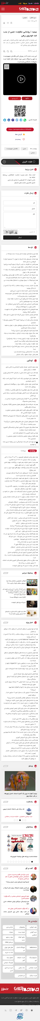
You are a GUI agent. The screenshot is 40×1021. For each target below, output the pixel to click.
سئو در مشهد (9, 937)
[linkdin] (8, 120)
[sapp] (33, 1011)
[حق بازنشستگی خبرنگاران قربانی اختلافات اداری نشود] (33, 900)
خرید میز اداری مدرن (9, 969)
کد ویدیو (15, 98)
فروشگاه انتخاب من (20, 948)
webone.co (33, 947)
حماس (33, 153)
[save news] (11, 23)
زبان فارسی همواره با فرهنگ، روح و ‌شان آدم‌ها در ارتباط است (16, 889)
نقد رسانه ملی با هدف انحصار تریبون (18, 809)
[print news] (4, 23)
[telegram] (21, 120)
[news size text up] (4, 51)
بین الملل (33, 18)
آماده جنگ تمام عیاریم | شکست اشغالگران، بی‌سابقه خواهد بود (19, 176)
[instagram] (11, 1011)
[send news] (8, 23)
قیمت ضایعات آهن (21, 959)
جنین (24, 149)
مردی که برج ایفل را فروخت (18, 602)
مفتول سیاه (10, 957)
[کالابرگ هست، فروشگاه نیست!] (31, 593)
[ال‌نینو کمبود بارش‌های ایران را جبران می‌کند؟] (33, 878)
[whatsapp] (25, 120)
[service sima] (25, 4)
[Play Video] (21, 79)
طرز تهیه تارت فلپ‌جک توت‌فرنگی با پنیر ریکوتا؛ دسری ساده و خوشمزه (19, 443)
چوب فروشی (33, 927)
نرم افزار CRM (9, 942)
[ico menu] (3, 9)
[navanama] (36, 4)
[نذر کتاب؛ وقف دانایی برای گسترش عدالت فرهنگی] (33, 911)
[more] (5, 573)
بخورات (11, 932)
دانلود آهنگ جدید (21, 938)
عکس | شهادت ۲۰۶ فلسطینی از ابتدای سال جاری (21, 180)
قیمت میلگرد (33, 975)
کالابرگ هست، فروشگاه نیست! (18, 597)
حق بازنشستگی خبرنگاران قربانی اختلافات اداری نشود (16, 903)
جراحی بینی (9, 927)
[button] (25, 820)
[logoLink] (28, 9)
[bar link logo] (4, 3)
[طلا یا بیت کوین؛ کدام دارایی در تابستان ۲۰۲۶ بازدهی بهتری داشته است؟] (31, 613)
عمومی (25, 18)
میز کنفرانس (21, 975)
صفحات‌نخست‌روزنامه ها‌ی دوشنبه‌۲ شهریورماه (23, 856)
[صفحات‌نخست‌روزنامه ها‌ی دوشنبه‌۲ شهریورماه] (20, 843)
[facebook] (13, 120)
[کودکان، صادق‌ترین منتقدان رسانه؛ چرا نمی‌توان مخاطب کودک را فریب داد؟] (31, 582)
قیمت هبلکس (33, 968)
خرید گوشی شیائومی (33, 933)
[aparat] (27, 1011)
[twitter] (17, 120)
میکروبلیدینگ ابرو (33, 959)
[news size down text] (11, 51)
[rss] (7, 1011)
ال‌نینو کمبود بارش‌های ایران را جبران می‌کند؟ (17, 882)
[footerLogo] (26, 989)
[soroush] (4, 120)
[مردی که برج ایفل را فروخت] (31, 604)
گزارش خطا (18, 134)
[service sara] (30, 4)
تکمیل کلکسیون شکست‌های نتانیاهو (25, 183)
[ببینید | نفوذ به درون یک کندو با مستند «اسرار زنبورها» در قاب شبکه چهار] (20, 781)
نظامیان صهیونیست (12, 149)
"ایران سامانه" (26, 1005)
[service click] (20, 4)
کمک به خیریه (9, 952)
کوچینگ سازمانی (8, 963)
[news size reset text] (8, 51)
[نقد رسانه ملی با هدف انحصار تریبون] (33, 811)
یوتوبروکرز (22, 927)
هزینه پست (21, 932)
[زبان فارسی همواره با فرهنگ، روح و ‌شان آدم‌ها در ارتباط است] (33, 889)
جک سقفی (22, 968)
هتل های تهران (8, 947)
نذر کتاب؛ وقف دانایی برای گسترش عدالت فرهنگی (16, 913)
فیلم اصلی (23, 102)
